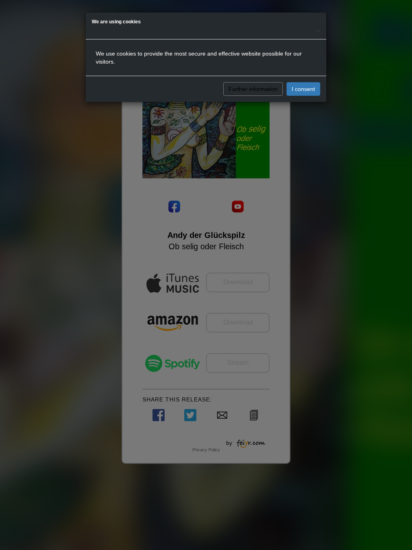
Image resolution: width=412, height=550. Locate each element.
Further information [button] (253, 89)
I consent (303, 89)
